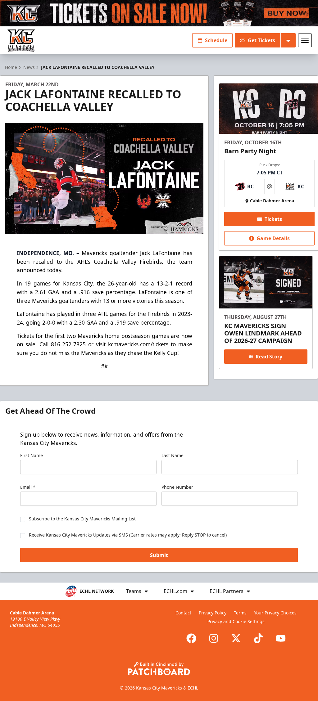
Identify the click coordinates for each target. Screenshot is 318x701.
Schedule (216, 40)
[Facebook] (191, 638)
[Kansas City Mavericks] (21, 40)
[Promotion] (159, 13)
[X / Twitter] (236, 638)
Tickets (273, 219)
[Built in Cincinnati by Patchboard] (159, 668)
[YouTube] (280, 638)
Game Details (273, 238)
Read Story (269, 356)
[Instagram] (213, 638)
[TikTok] (258, 638)
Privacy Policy (212, 613)
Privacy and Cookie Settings (236, 621)
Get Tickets (261, 40)
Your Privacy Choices (275, 613)
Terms (240, 613)
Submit (159, 555)
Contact (183, 613)
